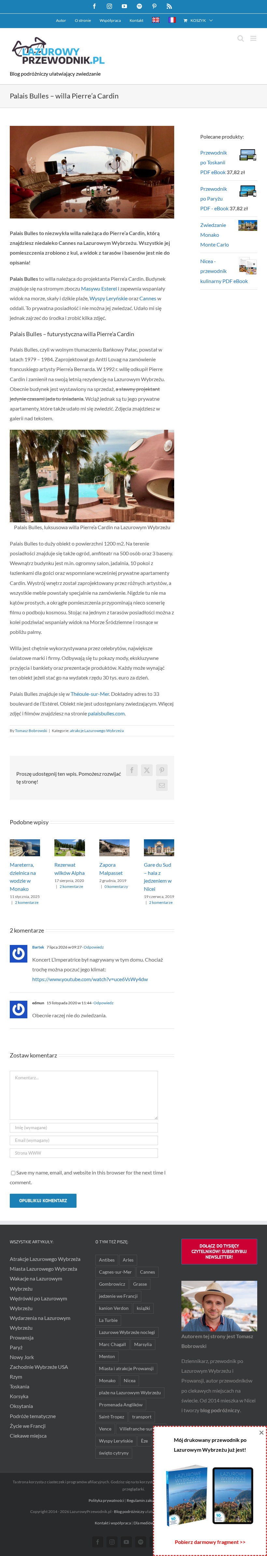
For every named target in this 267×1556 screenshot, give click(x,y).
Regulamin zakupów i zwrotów (153, 1500)
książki (143, 1308)
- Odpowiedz (93, 947)
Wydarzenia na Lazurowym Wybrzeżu (40, 1323)
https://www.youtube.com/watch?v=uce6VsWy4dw (90, 979)
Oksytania (21, 1406)
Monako (107, 1380)
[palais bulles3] (92, 172)
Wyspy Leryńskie (109, 298)
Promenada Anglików (121, 1404)
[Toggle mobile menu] (253, 38)
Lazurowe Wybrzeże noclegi (127, 1332)
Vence (105, 1428)
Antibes (107, 1260)
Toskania (19, 1386)
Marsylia (143, 1344)
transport (141, 1416)
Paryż (16, 1347)
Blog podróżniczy (129, 1511)
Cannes (147, 298)
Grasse (140, 1284)
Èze (144, 1441)
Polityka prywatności (106, 1500)
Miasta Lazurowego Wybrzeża (43, 1268)
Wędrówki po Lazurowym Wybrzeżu (38, 1303)
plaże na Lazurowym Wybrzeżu (130, 1392)
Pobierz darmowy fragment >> (210, 1542)
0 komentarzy (116, 886)
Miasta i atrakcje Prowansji (126, 1368)
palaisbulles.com (106, 713)
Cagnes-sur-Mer (115, 1272)
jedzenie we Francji (118, 1296)
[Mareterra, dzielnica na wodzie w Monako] (25, 842)
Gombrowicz (112, 1284)
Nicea (129, 1380)
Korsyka (19, 1396)
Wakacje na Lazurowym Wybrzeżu (36, 1283)
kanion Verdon (114, 1308)
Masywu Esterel (99, 288)
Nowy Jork (22, 1357)
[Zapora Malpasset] (114, 842)
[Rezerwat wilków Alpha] (69, 842)
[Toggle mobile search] (240, 38)
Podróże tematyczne (33, 1416)
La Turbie (108, 1320)
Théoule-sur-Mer (90, 694)
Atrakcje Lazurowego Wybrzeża (45, 1259)
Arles (128, 1260)
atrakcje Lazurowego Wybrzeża (97, 730)
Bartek (38, 947)
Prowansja (22, 1337)
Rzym (16, 1376)
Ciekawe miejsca (28, 1435)
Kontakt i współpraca (113, 1522)
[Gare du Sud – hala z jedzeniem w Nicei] (159, 842)
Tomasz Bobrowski (31, 730)
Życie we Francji (28, 1426)
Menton (107, 1356)
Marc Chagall (112, 1344)
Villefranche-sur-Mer (141, 1428)
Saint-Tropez (111, 1416)
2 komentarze (26, 902)
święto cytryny (114, 1453)
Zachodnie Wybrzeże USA (39, 1367)
